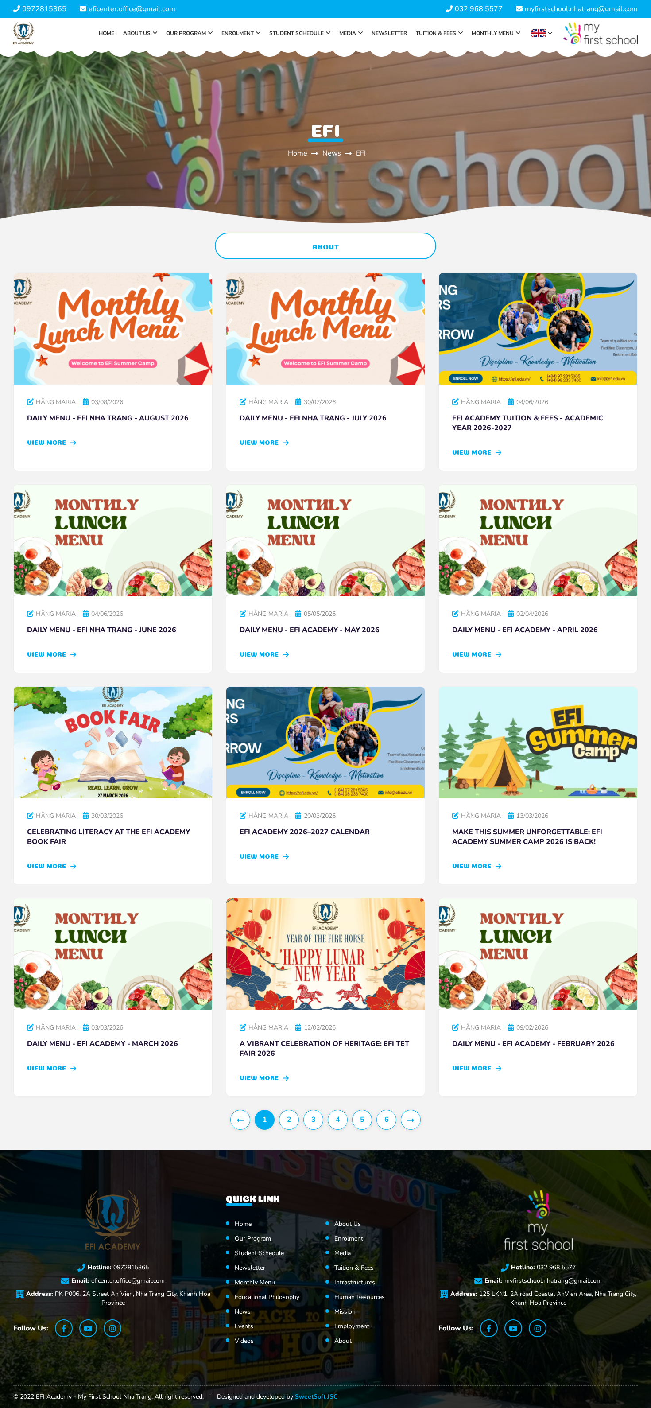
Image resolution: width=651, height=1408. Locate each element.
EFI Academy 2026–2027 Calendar (305, 832)
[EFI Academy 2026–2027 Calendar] (325, 742)
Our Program (186, 33)
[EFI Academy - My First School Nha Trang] (23, 33)
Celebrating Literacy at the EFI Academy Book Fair (108, 837)
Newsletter (389, 33)
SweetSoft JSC (316, 1396)
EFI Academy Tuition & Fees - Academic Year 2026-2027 (527, 423)
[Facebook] (64, 1328)
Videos (244, 1341)
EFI (361, 153)
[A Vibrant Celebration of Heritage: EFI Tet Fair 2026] (325, 954)
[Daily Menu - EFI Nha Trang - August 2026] (113, 329)
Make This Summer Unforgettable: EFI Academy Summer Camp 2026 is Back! (527, 837)
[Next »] (411, 1120)
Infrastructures (354, 1282)
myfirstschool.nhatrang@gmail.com (581, 9)
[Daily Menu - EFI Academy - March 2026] (113, 954)
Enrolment (237, 33)
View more (47, 441)
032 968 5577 (479, 9)
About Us (137, 33)
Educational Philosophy (267, 1297)
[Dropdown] (155, 33)
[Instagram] (112, 1328)
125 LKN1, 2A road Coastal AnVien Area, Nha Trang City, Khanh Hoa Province (543, 1298)
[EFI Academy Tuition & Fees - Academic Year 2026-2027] (538, 329)
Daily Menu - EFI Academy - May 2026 (310, 630)
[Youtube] (88, 1328)
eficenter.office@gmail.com (132, 9)
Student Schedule (296, 33)
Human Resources (359, 1297)
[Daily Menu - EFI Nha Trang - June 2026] (113, 540)
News (332, 153)
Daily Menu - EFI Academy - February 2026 (533, 1044)
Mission (345, 1311)
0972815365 (44, 9)
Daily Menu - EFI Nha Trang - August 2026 (108, 418)
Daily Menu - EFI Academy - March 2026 (102, 1044)
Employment (351, 1326)
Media (347, 33)
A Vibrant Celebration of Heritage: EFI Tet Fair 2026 (324, 1048)
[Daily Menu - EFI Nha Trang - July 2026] (325, 329)
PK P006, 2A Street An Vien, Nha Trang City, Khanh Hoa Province (118, 1298)
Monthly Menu (493, 33)
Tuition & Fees (436, 33)
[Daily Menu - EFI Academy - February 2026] (538, 954)
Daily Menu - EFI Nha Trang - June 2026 (101, 630)
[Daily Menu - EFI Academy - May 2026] (325, 540)
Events (244, 1326)
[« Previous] (240, 1120)
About (325, 246)
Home (106, 33)
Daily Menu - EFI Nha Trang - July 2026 (313, 418)
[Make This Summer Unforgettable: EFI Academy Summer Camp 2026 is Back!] (538, 742)
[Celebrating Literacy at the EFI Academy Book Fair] (113, 742)
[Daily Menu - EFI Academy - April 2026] (538, 540)
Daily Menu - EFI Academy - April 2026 (525, 630)
